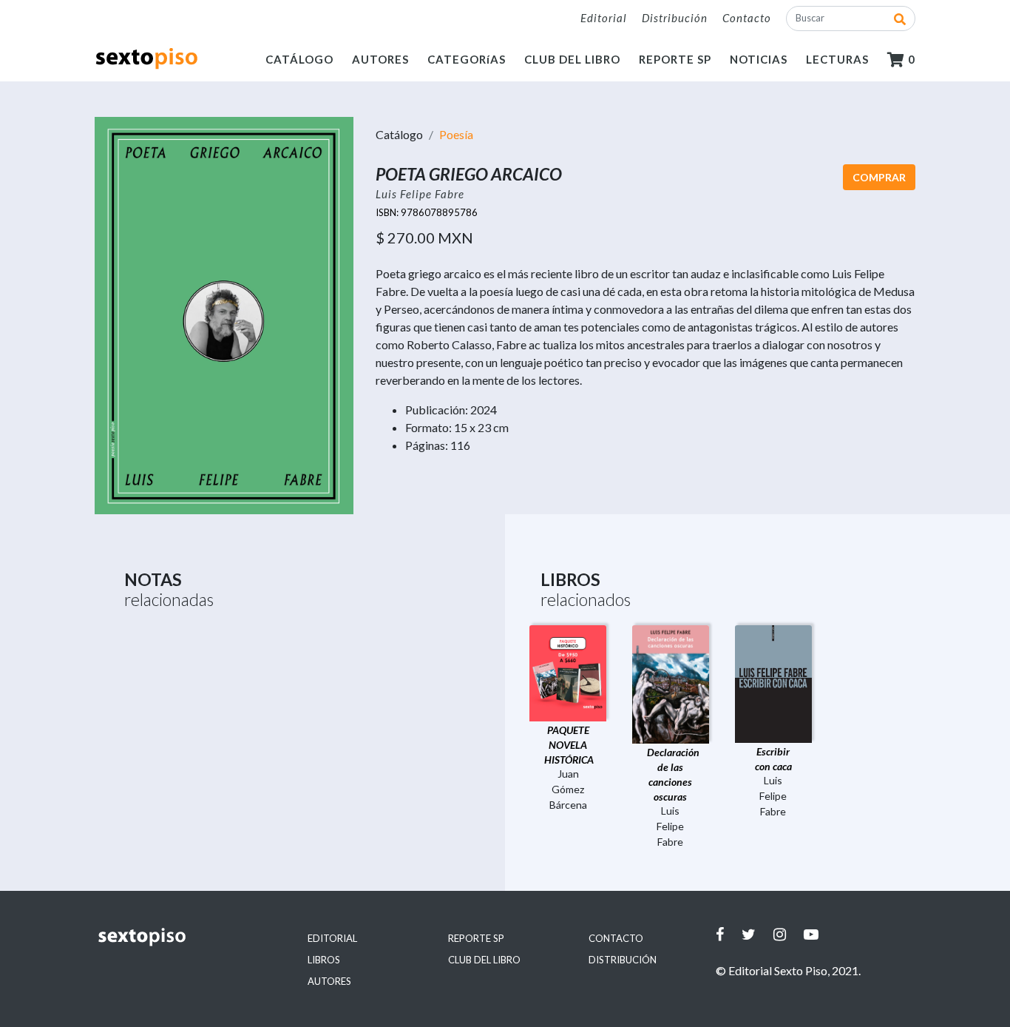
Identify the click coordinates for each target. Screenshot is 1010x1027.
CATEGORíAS (466, 59)
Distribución (675, 17)
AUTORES (380, 59)
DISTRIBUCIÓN (623, 960)
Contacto (746, 17)
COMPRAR (879, 177)
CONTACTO (616, 938)
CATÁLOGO (299, 59)
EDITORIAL (332, 938)
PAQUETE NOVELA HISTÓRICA (569, 745)
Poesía (456, 134)
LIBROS (324, 960)
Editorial (603, 17)
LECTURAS (837, 59)
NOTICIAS (758, 59)
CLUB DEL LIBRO (572, 59)
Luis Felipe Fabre (420, 194)
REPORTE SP (675, 59)
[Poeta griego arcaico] (224, 314)
